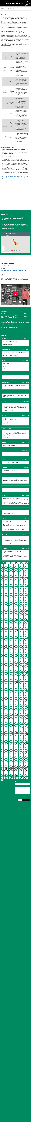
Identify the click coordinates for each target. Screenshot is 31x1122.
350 (27, 633)
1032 (27, 773)
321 (9, 628)
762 (12, 719)
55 (4, 574)
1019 (22, 771)
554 (14, 676)
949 (12, 757)
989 (2, 766)
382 (24, 639)
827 (9, 732)
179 (12, 599)
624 (24, 689)
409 (9, 646)
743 (19, 714)
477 (14, 660)
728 (9, 712)
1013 (7, 771)
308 (4, 626)
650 (7, 696)
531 (12, 671)
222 (9, 608)
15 (14, 565)
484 (4, 662)
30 (24, 567)
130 (27, 587)
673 (9, 700)
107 (24, 583)
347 (19, 633)
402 (19, 644)
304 (22, 624)
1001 (5, 768)
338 (24, 630)
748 (4, 716)
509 (12, 667)
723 (24, 709)
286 (4, 621)
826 (7, 732)
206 (24, 603)
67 (7, 576)
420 (9, 648)
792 (4, 725)
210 (7, 605)
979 (4, 764)
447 (22, 653)
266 (9, 617)
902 (4, 748)
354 (9, 635)
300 (12, 624)
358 (19, 635)
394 (27, 642)
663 (12, 698)
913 (4, 750)
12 (7, 565)
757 (27, 716)
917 (14, 750)
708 (14, 707)
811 (24, 728)
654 (17, 696)
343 (9, 633)
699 (19, 705)
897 (19, 746)
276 (7, 619)
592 (27, 682)
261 (24, 614)
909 (22, 748)
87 (2, 581)
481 (24, 660)
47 (12, 572)
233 (9, 610)
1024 (7, 773)
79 (9, 578)
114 (14, 585)
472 (2, 660)
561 (4, 678)
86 (27, 578)
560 (2, 678)
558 (24, 676)
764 (17, 719)
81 (14, 578)
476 (12, 660)
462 (4, 657)
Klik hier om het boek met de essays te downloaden (13, 271)
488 (14, 662)
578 (19, 680)
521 (14, 669)
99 (4, 583)
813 (2, 730)
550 (4, 676)
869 (4, 741)
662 (9, 698)
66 (4, 576)
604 (2, 687)
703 (2, 707)
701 (24, 705)
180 (14, 599)
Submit (26, 800)
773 (12, 721)
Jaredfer (4, 392)
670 (2, 700)
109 (2, 585)
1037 (12, 775)
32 (2, 569)
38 (17, 569)
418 (4, 648)
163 (27, 594)
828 (12, 732)
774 (14, 721)
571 (2, 680)
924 (4, 752)
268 (14, 617)
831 (19, 732)
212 (12, 605)
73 (22, 576)
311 (12, 626)
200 (9, 603)
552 (9, 676)
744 (22, 714)
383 (27, 639)
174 (27, 596)
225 (17, 608)
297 (4, 624)
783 (9, 723)
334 (14, 630)
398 (9, 644)
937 (9, 755)
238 (22, 610)
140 (24, 590)
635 (24, 691)
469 (22, 657)
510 (14, 667)
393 (24, 642)
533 (17, 671)
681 (2, 703)
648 (2, 696)
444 (14, 653)
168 (12, 596)
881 (7, 743)
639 (7, 694)
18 (22, 565)
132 (4, 590)
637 (2, 694)
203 (17, 603)
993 (12, 766)
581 (27, 680)
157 (12, 594)
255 (9, 614)
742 (17, 714)
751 (12, 716)
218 (27, 605)
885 (17, 743)
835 (2, 734)
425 (22, 648)
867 (27, 739)
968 (4, 761)
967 (2, 761)
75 (27, 576)
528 (4, 671)
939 (14, 755)
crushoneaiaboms (6, 476)
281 (19, 619)
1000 (2, 768)
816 (9, 730)
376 (9, 639)
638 (4, 694)
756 (24, 716)
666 (19, 698)
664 (14, 698)
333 (12, 630)
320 (7, 628)
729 (12, 712)
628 (7, 691)
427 (27, 648)
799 (22, 725)
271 (22, 617)
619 (12, 689)
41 (24, 569)
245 (12, 612)
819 (17, 730)
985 (19, 764)
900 (27, 746)
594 (4, 685)
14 (12, 565)
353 (7, 635)
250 (24, 612)
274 (2, 619)
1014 (10, 771)
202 (14, 603)
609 (14, 687)
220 (4, 608)
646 (24, 694)
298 (7, 624)
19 (24, 565)
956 (2, 759)
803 (4, 728)
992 (9, 766)
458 (22, 655)
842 (19, 734)
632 (17, 691)
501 (19, 664)
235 (14, 610)
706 (9, 707)
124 (12, 587)
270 (19, 617)
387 (9, 642)
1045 (5, 777)
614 (27, 687)
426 (24, 648)
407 (4, 646)
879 (2, 743)
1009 (25, 768)
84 (22, 578)
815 (7, 730)
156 (9, 594)
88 (4, 581)
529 (7, 671)
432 (12, 651)
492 (24, 662)
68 (9, 576)
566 (17, 678)
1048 (12, 777)
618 (9, 689)
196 (27, 601)
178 (9, 599)
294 (24, 621)
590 (22, 682)
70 (14, 576)
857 (2, 739)
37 (14, 569)
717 (9, 709)
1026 (12, 773)
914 (7, 750)
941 (19, 755)
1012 (5, 771)
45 (7, 572)
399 (12, 644)
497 (9, 664)
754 (19, 716)
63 (24, 574)
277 (9, 619)
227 (22, 608)
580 (24, 680)
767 (24, 719)
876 (22, 741)
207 (27, 603)
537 (27, 671)
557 (22, 676)
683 (7, 703)
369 (19, 637)
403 (22, 644)
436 (22, 651)
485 (7, 662)
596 (9, 685)
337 (22, 630)
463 (7, 657)
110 (4, 585)
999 (27, 766)
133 (7, 590)
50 (19, 572)
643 (17, 694)
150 (22, 592)
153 (2, 594)
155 (7, 594)
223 (12, 608)
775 (17, 721)
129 (24, 587)
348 (22, 633)
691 (27, 703)
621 (17, 689)
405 (27, 644)
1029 (19, 773)
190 (12, 601)
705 (7, 707)
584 (7, 682)
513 (22, 667)
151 (24, 592)
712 (24, 707)
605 (4, 687)
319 (4, 628)
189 (9, 601)
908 (19, 748)
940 (17, 755)
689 (22, 703)
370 (22, 637)
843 (22, 734)
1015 (12, 771)
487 (12, 662)
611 (19, 687)
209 (4, 605)
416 (27, 646)
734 (24, 712)
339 (27, 630)
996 (19, 766)
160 (19, 594)
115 (17, 585)
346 (17, 633)
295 (27, 621)
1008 (22, 768)
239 (24, 610)
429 (4, 651)
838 (9, 734)
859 (7, 739)
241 (2, 612)
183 (22, 599)
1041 (22, 775)
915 (9, 750)
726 (4, 712)
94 (19, 581)
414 (22, 646)
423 (17, 648)
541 (9, 673)
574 (9, 680)
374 (4, 639)
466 (14, 657)
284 (27, 619)
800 (24, 725)
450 (2, 655)
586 (12, 682)
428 (2, 651)
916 (12, 750)
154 (4, 594)
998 (24, 766)
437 (24, 651)
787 (19, 723)
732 (19, 712)
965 (24, 759)
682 (4, 703)
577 (17, 680)
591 (24, 682)
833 (24, 732)
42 (27, 569)
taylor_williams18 (6, 349)
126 (17, 587)
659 (2, 698)
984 (17, 764)
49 (17, 572)
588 (17, 682)
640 (9, 694)
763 (14, 719)
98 (2, 583)
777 (22, 721)
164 (2, 596)
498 (12, 664)
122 (7, 587)
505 (2, 667)
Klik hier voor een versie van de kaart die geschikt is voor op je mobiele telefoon (15, 177)
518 (7, 669)
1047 (10, 777)
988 (27, 764)
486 (9, 662)
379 (17, 639)
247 (17, 612)
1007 (20, 768)
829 (14, 732)
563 (9, 678)
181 (17, 599)
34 (7, 569)
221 (7, 608)
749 (7, 716)
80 (12, 578)
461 (2, 657)
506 (4, 667)
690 (24, 703)
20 (27, 565)
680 (27, 700)
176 (4, 599)
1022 (2, 773)
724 (27, 709)
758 (2, 719)
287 (7, 621)
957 (4, 759)
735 (27, 712)
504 (27, 664)
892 (7, 746)
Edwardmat (4, 374)
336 (19, 630)
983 (14, 764)
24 (9, 567)
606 (7, 687)
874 (17, 741)
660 (4, 698)
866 (24, 739)
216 (22, 605)
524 (22, 669)
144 (7, 592)
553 (12, 676)
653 (14, 696)
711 (22, 707)
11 (4, 565)
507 (7, 667)
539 (4, 673)
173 (24, 596)
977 (27, 761)
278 (12, 619)
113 (12, 585)
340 (2, 633)
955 (27, 757)
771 (7, 721)
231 (4, 610)
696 (12, 705)
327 (24, 628)
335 (17, 630)
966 (27, 759)
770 (4, 721)
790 (27, 723)
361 (27, 635)
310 (9, 626)
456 (17, 655)
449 (27, 653)
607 (9, 687)
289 (12, 621)
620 (14, 689)
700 (22, 705)
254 (7, 614)
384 (2, 642)
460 (27, 655)
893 (9, 746)
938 (12, 755)
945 (2, 757)
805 (9, 728)
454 (12, 655)
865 (22, 739)
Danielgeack (5, 487)
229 (27, 608)
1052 (22, 777)
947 (7, 757)
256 (12, 614)
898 (22, 746)
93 (17, 581)
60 (17, 574)
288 (9, 621)
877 (24, 741)
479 (19, 660)
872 (12, 741)
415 (24, 646)
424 (19, 648)
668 (24, 698)
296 (2, 624)
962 (17, 759)
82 (17, 578)
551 (7, 676)
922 (27, 750)
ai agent (4, 401)
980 (7, 764)
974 (19, 761)
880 (5, 743)
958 (7, 759)
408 (7, 646)
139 (22, 590)
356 (14, 635)
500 (17, 664)
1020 (25, 771)
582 (2, 682)
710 (19, 707)
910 (24, 748)
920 (22, 750)
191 (14, 601)
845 (27, 734)
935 (4, 755)
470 (24, 657)
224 (14, 608)
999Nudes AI (5, 518)
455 (14, 655)
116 (19, 585)
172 (22, 596)
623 (22, 689)
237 (19, 610)
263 (2, 617)
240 (27, 610)
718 (12, 709)
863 (17, 739)
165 (4, 596)
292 (19, 621)
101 (9, 583)
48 (14, 572)
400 (14, 644)
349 (24, 633)
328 (27, 628)
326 (22, 628)
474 (7, 660)
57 (9, 574)
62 (22, 574)
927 (12, 752)
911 (27, 748)
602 (24, 685)
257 (14, 614)
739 (9, 714)
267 (12, 617)
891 (4, 746)
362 (2, 637)
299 (9, 624)
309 (7, 626)
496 (7, 664)
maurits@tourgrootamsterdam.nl (8, 319)
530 (9, 671)
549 (2, 676)
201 (12, 603)
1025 (10, 773)
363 (4, 637)
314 (19, 626)
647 (27, 694)
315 (22, 626)
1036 (10, 775)
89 (7, 581)
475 (9, 660)
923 (2, 752)
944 (27, 755)
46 (9, 572)
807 (14, 728)
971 (12, 761)
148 (17, 592)
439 (2, 653)
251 (27, 612)
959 (9, 759)
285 (2, 621)
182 (19, 599)
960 (12, 759)
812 (27, 728)
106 (22, 583)
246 (14, 612)
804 (7, 728)
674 (12, 700)
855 (24, 737)
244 (9, 612)
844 (24, 734)
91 (12, 581)
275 (4, 619)
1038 (15, 775)
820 (19, 730)
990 (4, 766)
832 (22, 732)
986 (22, 764)
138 (19, 590)
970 (9, 761)
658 (27, 696)
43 (2, 572)
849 (9, 737)
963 (19, 759)
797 (17, 725)
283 (24, 619)
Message (17, 785)
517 (4, 669)
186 (2, 601)
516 (2, 669)
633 (19, 691)
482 (27, 660)
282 (22, 619)
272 (24, 617)
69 (12, 576)
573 (7, 680)
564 (12, 678)
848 (7, 737)
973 (17, 761)
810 (22, 728)
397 (7, 644)
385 (4, 642)
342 (7, 633)
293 (22, 621)
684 (9, 703)
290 (14, 621)
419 (7, 648)
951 (17, 757)
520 (12, 669)
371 (24, 637)
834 (27, 732)
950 (14, 757)
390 (17, 642)
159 (17, 594)
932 (24, 752)
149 (19, 592)
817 (12, 730)
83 (19, 578)
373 (2, 639)
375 (7, 639)
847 (4, 737)
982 (12, 764)
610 (17, 687)
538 (2, 673)
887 (22, 743)
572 (4, 680)
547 (24, 673)
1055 (2, 780)
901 (2, 748)
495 (4, 664)
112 (9, 585)
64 (27, 574)
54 (2, 574)
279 (14, 619)
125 (14, 587)
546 (22, 673)
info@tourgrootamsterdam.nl (7, 329)
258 (17, 614)
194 (22, 601)
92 (14, 581)
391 (19, 642)
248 (19, 612)
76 (2, 578)
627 (4, 691)
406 (2, 646)
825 (4, 732)
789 (24, 723)
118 (24, 585)
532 (14, 671)
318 (2, 628)
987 (24, 764)
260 (22, 614)
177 (7, 599)
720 (17, 709)
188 (7, 601)
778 (24, 721)
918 (17, 750)
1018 (19, 771)
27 (17, 567)
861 (12, 739)
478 (17, 660)
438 (27, 651)
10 (2, 565)
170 (17, 596)
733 (22, 712)
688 (19, 703)
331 (7, 630)
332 (9, 630)
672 (7, 700)
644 (19, 694)
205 (22, 603)
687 (17, 703)
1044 (2, 777)
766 (22, 719)
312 (14, 626)
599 (17, 685)
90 (9, 581)
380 (19, 639)
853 (19, 737)
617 (7, 689)
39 (19, 569)
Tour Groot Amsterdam (7, 8)
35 (9, 569)
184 (24, 599)
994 (14, 766)
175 (2, 599)
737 (4, 714)
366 (12, 637)
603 (27, 685)
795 (12, 725)
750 (9, 716)
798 (19, 725)
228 (24, 608)
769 (2, 721)
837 (7, 734)
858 (4, 739)
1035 (7, 775)
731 (17, 712)
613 (24, 687)
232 (7, 610)
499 (14, 664)
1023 (5, 773)
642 (14, 694)
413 (19, 646)
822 (24, 730)
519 (9, 669)
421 (12, 648)
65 (2, 576)
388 (12, 642)
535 (22, 671)
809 (19, 728)
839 (12, 734)
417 (2, 648)
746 (27, 714)
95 (22, 581)
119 (27, 585)
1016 (14, 771)
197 (2, 603)
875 (19, 741)
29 (22, 567)
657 (24, 696)
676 (17, 700)
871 (9, 741)
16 (17, 565)
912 (2, 750)
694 (7, 705)
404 (24, 644)
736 (2, 714)
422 (14, 648)
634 (22, 691)
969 (7, 761)
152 (27, 592)
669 (27, 698)
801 (27, 725)
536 (24, 671)
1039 (17, 775)
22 (4, 567)
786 (17, 723)
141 (27, 590)
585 (9, 682)
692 (2, 705)
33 (4, 569)
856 (27, 737)
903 (7, 748)
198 (4, 603)
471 (27, 657)
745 (24, 714)
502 (22, 664)
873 (14, 741)
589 (19, 682)
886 (19, 743)
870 (7, 741)
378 (14, 639)
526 (27, 669)
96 (24, 581)
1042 (25, 775)
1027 (14, 773)
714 (2, 709)
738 (7, 714)
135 (12, 590)
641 (12, 694)
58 (12, 574)
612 (22, 687)
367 (14, 637)
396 (4, 644)
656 (22, 696)
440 (4, 653)
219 (2, 608)
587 (14, 682)
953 (22, 757)
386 (7, 642)
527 (2, 671)
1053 (25, 777)
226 (19, 608)
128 (22, 587)
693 (4, 705)
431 (9, 651)
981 (9, 764)
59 (14, 574)
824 (2, 732)
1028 (17, 773)
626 (2, 691)
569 (24, 678)
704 (4, 707)
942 (22, 755)
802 (2, 728)
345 (14, 633)
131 (2, 590)
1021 (27, 771)
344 (12, 633)
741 (14, 714)
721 (19, 709)
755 (22, 716)
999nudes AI (4, 548)
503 (24, 664)
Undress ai (4, 534)
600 (19, 685)
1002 (7, 768)
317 (27, 626)
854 (22, 737)
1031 (24, 773)
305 (24, 624)
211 (9, 605)
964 (22, 759)
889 (27, 743)
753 (17, 716)
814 (4, 730)
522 (17, 669)
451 (4, 655)
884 (14, 743)
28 (19, 567)
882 (9, 743)
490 (19, 662)
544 (17, 673)
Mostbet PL (4, 509)
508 (9, 667)
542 (12, 673)
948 (9, 757)
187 (4, 601)
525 (24, 669)
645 (22, 694)
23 (7, 567)
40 (22, 569)
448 (24, 653)
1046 (7, 777)
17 (19, 565)
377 (12, 639)
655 (19, 696)
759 (4, 719)
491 (22, 662)
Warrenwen (4, 442)
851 (14, 737)
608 (12, 687)
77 (4, 578)
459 (24, 655)
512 (19, 667)
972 (14, 761)
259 (19, 614)
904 (9, 748)
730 (14, 712)
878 (27, 741)
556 (19, 676)
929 (17, 752)
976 (24, 761)
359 (22, 635)
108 (27, 583)
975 (22, 761)
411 (14, 646)
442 (9, 653)
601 (22, 685)
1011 (2, 771)
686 (14, 703)
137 (17, 590)
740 (12, 714)
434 (17, 651)
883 (12, 743)
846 (2, 737)
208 (2, 605)
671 (4, 700)
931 (22, 752)
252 (2, 614)
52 (24, 572)
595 (7, 685)
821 (22, 730)
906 (14, 748)
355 (12, 635)
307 (2, 626)
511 (17, 667)
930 (19, 752)
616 (4, 689)
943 (24, 755)
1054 (27, 777)
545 (19, 673)
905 (12, 748)
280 (17, 619)
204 (19, 603)
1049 (14, 777)
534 (19, 671)
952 (19, 757)
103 (14, 583)
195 (24, 601)
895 (14, 746)
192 (17, 601)
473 (4, 660)
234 (12, 610)
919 (19, 750)
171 (19, 596)
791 (2, 725)
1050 (17, 777)
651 (9, 696)
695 (9, 705)
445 (17, 653)
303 (19, 624)
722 (22, 709)
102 (12, 583)
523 (19, 669)
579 (22, 680)
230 (2, 610)
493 (27, 662)
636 (27, 691)
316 (24, 626)
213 (14, 605)
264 (4, 617)
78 (7, 578)
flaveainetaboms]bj (6, 382)
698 (17, 705)
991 (7, 766)
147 (14, 592)
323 (14, 628)
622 (19, 689)
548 (27, 673)
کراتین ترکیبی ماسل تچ (6, 429)
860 (9, 739)
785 (14, 723)
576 (14, 680)
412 (17, 646)
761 (9, 719)
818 (14, 730)
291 (17, 621)
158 (14, 594)
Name (16, 781)
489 (17, 662)
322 (12, 628)
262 (27, 614)
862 (14, 739)
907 (17, 748)
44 (4, 572)
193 (19, 601)
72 (19, 576)
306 (27, 624)
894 (12, 746)
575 (12, 680)
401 (17, 644)
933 (27, 752)
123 (9, 587)
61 (19, 574)
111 (7, 585)
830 (17, 732)
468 (19, 657)
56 (7, 574)
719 (14, 709)
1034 (5, 775)
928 (14, 752)
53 (27, 572)
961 (14, 759)
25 (12, 567)
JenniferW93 (5, 338)
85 (24, 578)
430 (7, 651)
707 (12, 707)
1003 (10, 768)
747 (2, 716)
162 (24, 594)
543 (14, 673)
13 (9, 565)
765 (19, 719)
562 (7, 678)
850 (12, 737)
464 (9, 657)
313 (17, 626)
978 (2, 764)
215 (19, 605)
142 (2, 592)
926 (9, 752)
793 (7, 725)
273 (27, 617)
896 (17, 746)
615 (2, 689)
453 (9, 655)
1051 (19, 777)
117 (22, 585)
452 (7, 655)
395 (2, 644)
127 (19, 587)
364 (7, 637)
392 (22, 642)
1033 (2, 775)
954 (24, 757)
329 (2, 630)
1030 (22, 773)
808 (17, 728)
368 (17, 637)
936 (7, 755)
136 (14, 590)
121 (4, 587)
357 (17, 635)
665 (17, 698)
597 (12, 685)
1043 (27, 775)
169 (14, 596)
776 (19, 721)
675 (14, 700)
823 (27, 730)
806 (12, 728)
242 (4, 612)
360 (24, 635)
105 (19, 583)
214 (17, 605)
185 (27, 599)
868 (2, 741)
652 (12, 696)
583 (4, 682)
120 (2, 587)
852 (17, 737)
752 (14, 716)
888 (24, 743)
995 (17, 766)
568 (22, 678)
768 (27, 719)
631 (14, 691)
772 (9, 721)
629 (9, 691)
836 (4, 734)
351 (2, 635)
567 (19, 678)
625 (27, 689)
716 (7, 709)
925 (7, 752)
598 (14, 685)
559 (27, 676)
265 (7, 617)
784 (12, 723)
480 (22, 660)
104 (17, 583)
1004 (12, 768)
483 (2, 662)
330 (4, 630)
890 (2, 746)
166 (7, 596)
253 (4, 614)
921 (24, 750)
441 (7, 653)
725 (2, 712)
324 (17, 628)
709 (17, 707)
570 (27, 678)
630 (12, 691)
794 (9, 725)
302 (17, 624)
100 (7, 583)
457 (19, 655)
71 (17, 576)
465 (12, 657)
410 (12, 646)
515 (27, 667)
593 (2, 685)
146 (12, 592)
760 (7, 719)
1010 (27, 768)
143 (4, 592)
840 (14, 734)
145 (9, 592)
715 (4, 709)
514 (24, 667)
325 (19, 628)
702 (27, 705)
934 (2, 755)
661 (7, 698)
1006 (17, 768)
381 (22, 639)
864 (19, 739)
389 (14, 642)
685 (12, 703)
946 (4, 757)
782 (7, 723)
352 (4, 635)
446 (19, 653)
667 (22, 698)
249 (22, 612)
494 (2, 664)
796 (14, 725)
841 (17, 734)
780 (2, 723)
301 (14, 624)
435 (19, 651)
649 (4, 696)
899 (24, 746)
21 (2, 567)
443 (12, 653)
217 (24, 605)
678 (22, 700)
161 (22, 594)
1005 (15, 768)
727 (7, 712)
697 (14, 705)
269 (17, 617)
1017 (17, 771)
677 (19, 700)
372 (27, 637)
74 (24, 576)
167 (9, 596)
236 (17, 610)
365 (9, 637)
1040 (20, 775)
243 (7, 612)
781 (4, 723)
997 (22, 766)
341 (4, 633)
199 (7, 603)
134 (9, 590)
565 (14, 678)
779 (27, 721)
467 (17, 657)
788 (22, 723)
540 (7, 673)
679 (24, 700)
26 (14, 567)
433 (14, 651)
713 (27, 707)
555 (17, 676)
